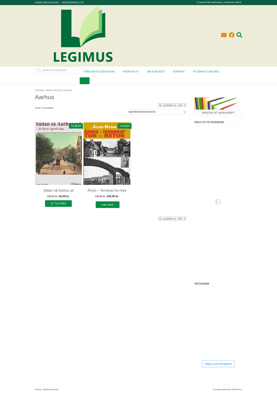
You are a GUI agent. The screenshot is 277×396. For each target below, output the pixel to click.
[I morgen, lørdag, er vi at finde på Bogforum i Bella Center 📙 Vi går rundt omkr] (205, 322)
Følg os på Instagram (218, 364)
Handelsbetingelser (47, 2)
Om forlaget (156, 71)
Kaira (56, 389)
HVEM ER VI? (131, 71)
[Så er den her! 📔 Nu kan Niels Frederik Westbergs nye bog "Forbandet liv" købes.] (205, 300)
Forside (39, 90)
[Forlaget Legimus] (83, 64)
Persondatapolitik (72, 2)
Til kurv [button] (60, 203)
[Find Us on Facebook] (232, 35)
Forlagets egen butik (99, 71)
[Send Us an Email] (224, 35)
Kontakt (179, 71)
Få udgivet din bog (206, 71)
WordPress (237, 389)
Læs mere (108, 204)
